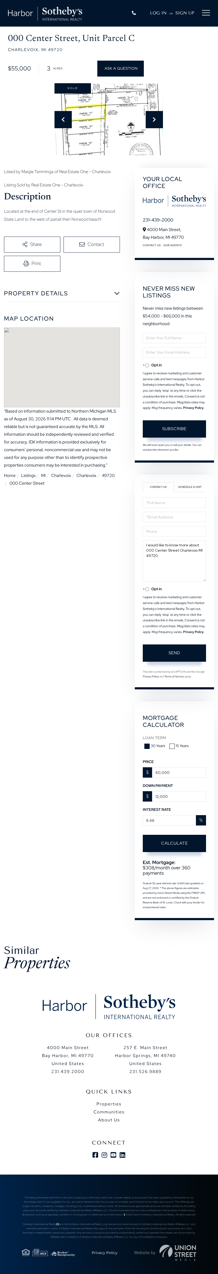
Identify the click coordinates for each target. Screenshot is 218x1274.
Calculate (174, 843)
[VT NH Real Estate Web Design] (178, 1253)
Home (10, 475)
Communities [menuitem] (109, 1112)
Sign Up (184, 12)
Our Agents (173, 245)
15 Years (182, 746)
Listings (28, 475)
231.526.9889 (145, 1071)
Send (174, 653)
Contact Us (152, 245)
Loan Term (154, 738)
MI (43, 475)
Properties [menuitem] (109, 1104)
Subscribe (174, 428)
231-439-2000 (158, 220)
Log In (158, 12)
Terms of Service (174, 676)
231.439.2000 (68, 1071)
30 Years (158, 746)
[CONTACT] (120, 69)
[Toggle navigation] (206, 13)
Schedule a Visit (190, 487)
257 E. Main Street (145, 1055)
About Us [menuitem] (109, 1120)
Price (148, 762)
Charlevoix (61, 475)
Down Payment (158, 785)
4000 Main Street (68, 1055)
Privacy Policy (193, 408)
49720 (108, 475)
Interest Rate (157, 809)
